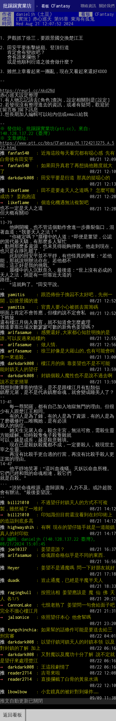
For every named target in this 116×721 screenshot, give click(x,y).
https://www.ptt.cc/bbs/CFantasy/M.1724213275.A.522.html (57, 145)
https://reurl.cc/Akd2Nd (27, 90)
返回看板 (12, 714)
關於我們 (107, 6)
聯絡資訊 (88, 6)
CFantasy (55, 5)
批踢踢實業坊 (17, 5)
